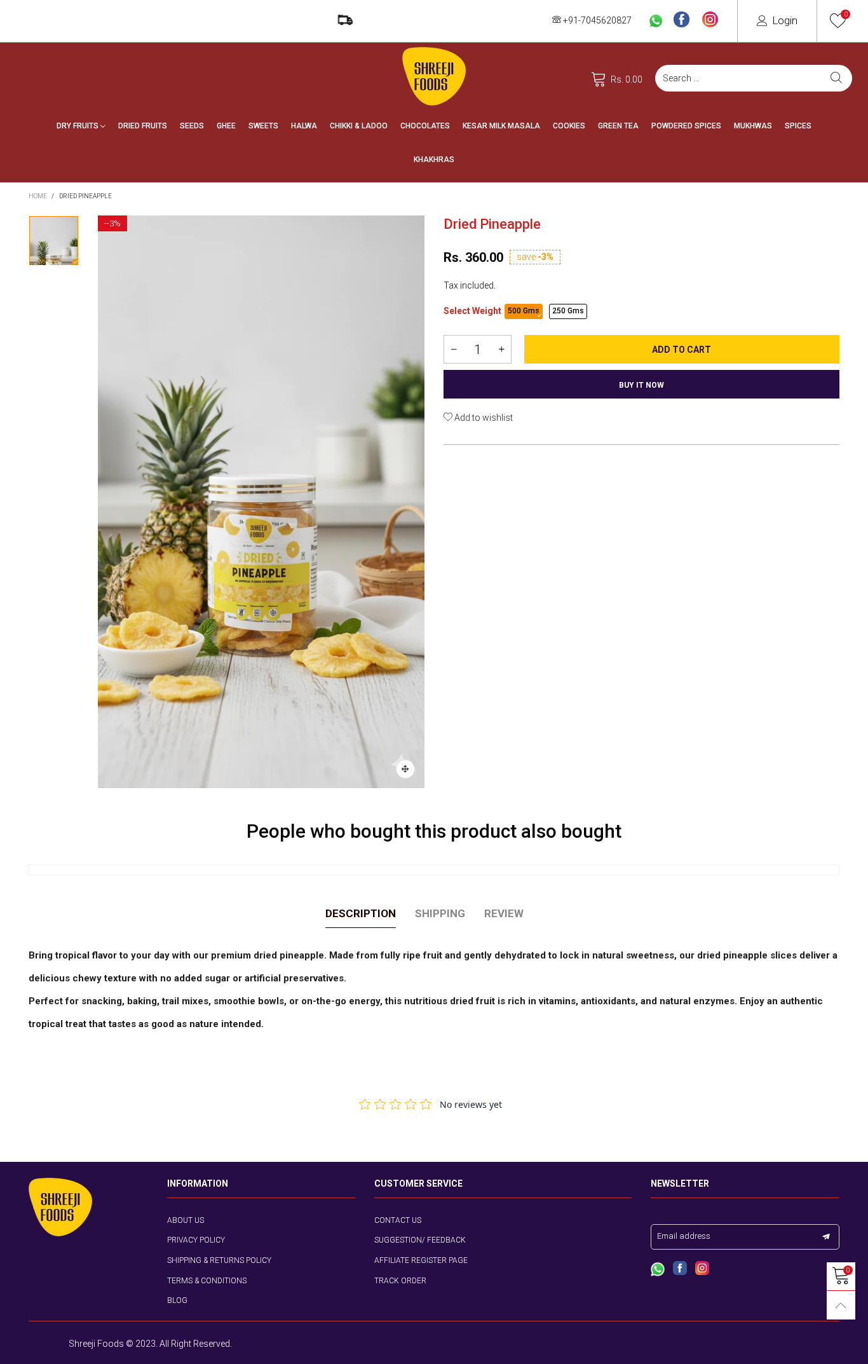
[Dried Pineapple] (261, 501)
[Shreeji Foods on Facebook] (680, 1269)
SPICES (798, 125)
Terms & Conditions (207, 1280)
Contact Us (397, 1220)
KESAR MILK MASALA (501, 125)
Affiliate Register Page (421, 1260)
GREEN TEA (618, 125)
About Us (185, 1220)
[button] (453, 349)
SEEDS (192, 125)
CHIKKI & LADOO (359, 125)
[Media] (405, 769)
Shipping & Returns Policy (219, 1260)
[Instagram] (710, 20)
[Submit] (836, 78)
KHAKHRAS (434, 159)
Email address (683, 1236)
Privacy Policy (196, 1240)
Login (784, 20)
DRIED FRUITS (142, 125)
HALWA (304, 125)
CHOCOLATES (425, 125)
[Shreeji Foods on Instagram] (702, 1269)
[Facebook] (681, 20)
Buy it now (641, 385)
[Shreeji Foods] (434, 76)
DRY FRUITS (78, 125)
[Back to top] (841, 1305)
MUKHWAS (753, 125)
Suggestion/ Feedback (420, 1240)
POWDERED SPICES (686, 125)
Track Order (400, 1280)
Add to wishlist (482, 418)
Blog (177, 1300)
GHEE (226, 125)
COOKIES (569, 125)
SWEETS (263, 125)
